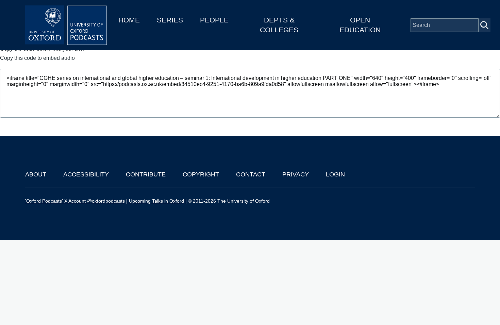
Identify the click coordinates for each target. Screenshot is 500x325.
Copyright (201, 174)
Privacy (295, 174)
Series (170, 20)
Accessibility (86, 174)
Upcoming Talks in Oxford (156, 201)
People (214, 20)
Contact (250, 174)
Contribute (146, 174)
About (35, 174)
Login (335, 174)
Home (129, 20)
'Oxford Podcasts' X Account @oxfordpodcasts (75, 201)
